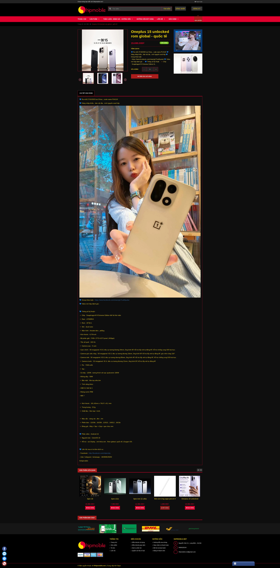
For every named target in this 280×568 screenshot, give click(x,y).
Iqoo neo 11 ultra (115, 499)
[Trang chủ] (92, 9)
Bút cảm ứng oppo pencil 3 (140, 499)
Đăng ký (196, 9)
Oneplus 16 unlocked (165, 499)
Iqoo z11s (90, 499)
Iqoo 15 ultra (190, 499)
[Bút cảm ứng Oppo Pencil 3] (140, 486)
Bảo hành (173, 19)
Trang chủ (82, 19)
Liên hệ (160, 19)
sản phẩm (198, 20)
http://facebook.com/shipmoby (99, 453)
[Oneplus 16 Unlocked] (165, 486)
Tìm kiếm (166, 9)
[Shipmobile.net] (92, 545)
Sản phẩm (93, 19)
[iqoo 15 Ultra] (190, 486)
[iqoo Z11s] (90, 486)
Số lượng (134, 69)
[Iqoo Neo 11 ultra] (115, 486)
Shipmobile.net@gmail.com (187, 552)
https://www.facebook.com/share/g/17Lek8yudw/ (112, 300)
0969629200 (183, 547)
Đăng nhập (180, 9)
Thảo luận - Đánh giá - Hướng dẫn (117, 19)
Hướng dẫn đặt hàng (145, 19)
